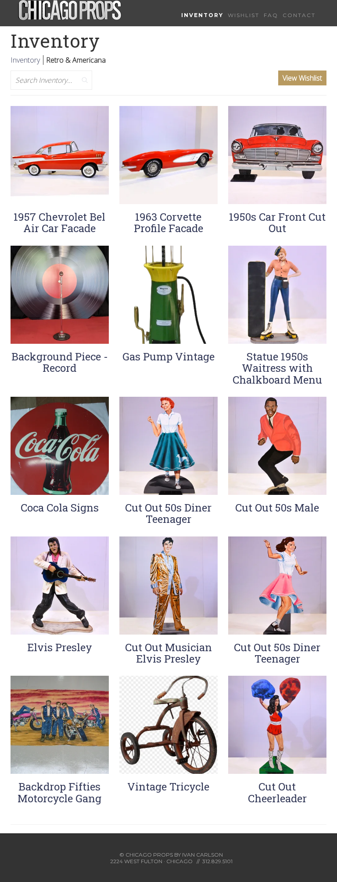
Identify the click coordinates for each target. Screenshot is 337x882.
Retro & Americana (76, 60)
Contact (299, 15)
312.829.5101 (217, 861)
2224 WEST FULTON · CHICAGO (151, 861)
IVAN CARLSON (202, 854)
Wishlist (243, 15)
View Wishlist (302, 78)
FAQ (271, 15)
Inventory (202, 15)
